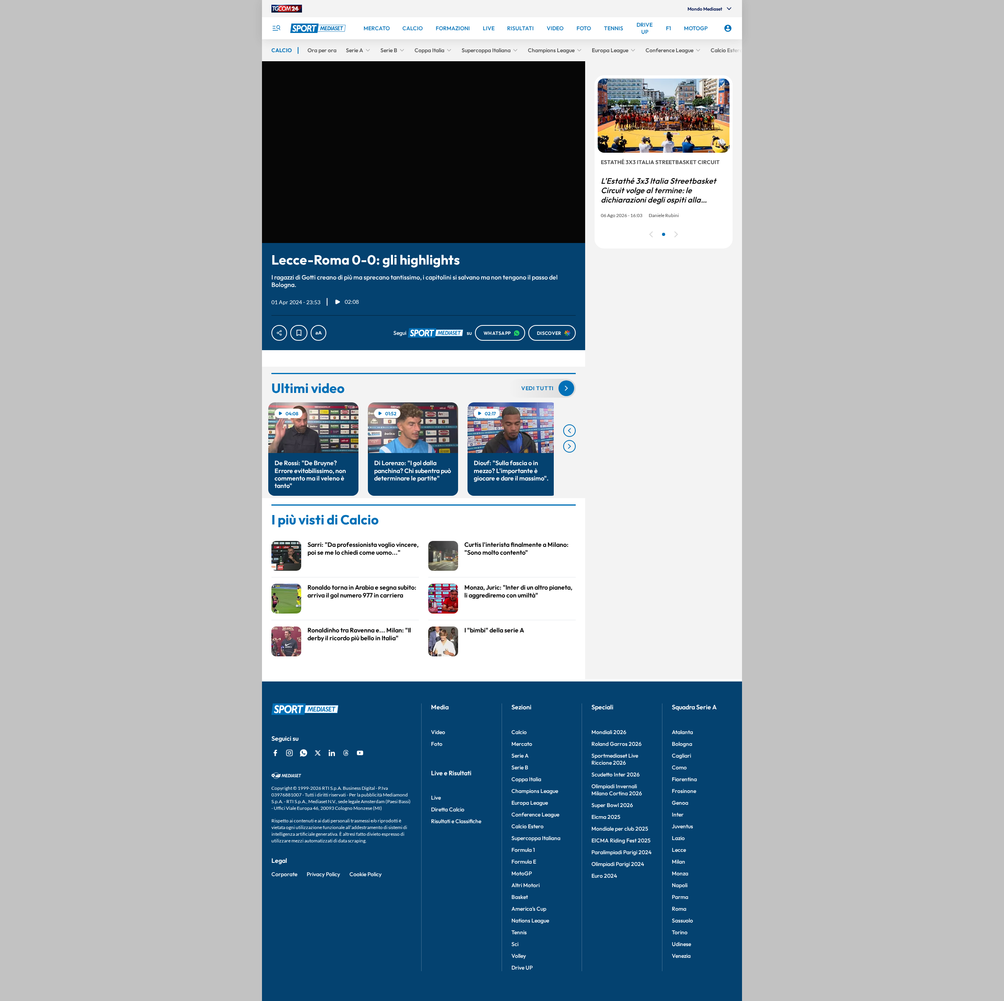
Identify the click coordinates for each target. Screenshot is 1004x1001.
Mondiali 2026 (608, 732)
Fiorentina (684, 779)
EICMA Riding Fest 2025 (621, 840)
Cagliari (681, 755)
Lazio (678, 838)
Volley (518, 955)
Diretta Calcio (447, 809)
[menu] (276, 28)
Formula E (523, 861)
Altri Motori (525, 885)
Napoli (680, 885)
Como (679, 767)
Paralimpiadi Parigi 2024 (621, 852)
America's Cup (528, 908)
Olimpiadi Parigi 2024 (617, 864)
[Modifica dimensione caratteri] (318, 333)
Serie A (520, 755)
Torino (680, 932)
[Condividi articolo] (279, 333)
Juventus (682, 826)
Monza (680, 873)
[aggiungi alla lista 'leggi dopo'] (298, 333)
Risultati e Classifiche (456, 821)
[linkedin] (332, 753)
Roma (679, 908)
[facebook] (275, 753)
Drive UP (522, 967)
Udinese (681, 944)
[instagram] (289, 753)
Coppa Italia (526, 779)
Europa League (529, 802)
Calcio (519, 732)
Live (436, 797)
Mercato (521, 743)
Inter (678, 814)
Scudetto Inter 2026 (615, 774)
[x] (318, 753)
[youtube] (360, 753)
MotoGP (521, 873)
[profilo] (728, 28)
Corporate (284, 874)
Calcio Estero (527, 826)
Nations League (530, 920)
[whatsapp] (303, 753)
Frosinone (684, 791)
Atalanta (682, 732)
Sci (514, 944)
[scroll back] (569, 430)
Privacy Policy (323, 874)
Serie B (519, 767)
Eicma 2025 (605, 816)
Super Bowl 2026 (612, 805)
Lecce (679, 849)
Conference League (535, 814)
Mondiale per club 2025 (619, 828)
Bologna (682, 743)
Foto (436, 743)
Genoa (680, 802)
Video (438, 732)
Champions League (534, 791)
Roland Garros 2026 (616, 743)
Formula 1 (523, 849)
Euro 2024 (604, 875)
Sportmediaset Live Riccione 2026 (614, 759)
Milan (678, 861)
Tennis (519, 932)
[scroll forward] (569, 446)
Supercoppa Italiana (535, 838)
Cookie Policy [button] (365, 874)
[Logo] (318, 28)
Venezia (681, 955)
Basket (519, 897)
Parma (680, 897)
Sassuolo (682, 920)
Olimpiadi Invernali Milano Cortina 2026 (616, 790)
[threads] (346, 753)
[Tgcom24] (286, 9)
